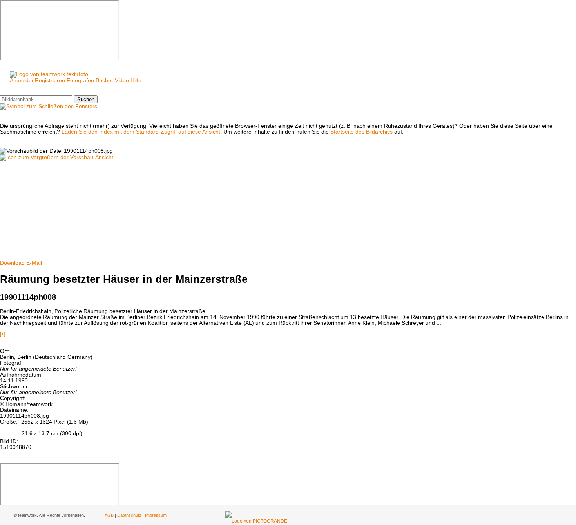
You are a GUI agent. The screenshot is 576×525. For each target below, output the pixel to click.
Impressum (156, 515)
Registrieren (50, 80)
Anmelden (22, 80)
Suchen (85, 99)
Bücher (104, 80)
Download (12, 263)
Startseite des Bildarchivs (361, 132)
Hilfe (135, 80)
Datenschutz (129, 515)
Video (122, 80)
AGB (109, 515)
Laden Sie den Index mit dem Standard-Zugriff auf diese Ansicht (141, 132)
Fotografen (80, 80)
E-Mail (34, 263)
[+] (2, 334)
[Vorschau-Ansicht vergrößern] (56, 157)
